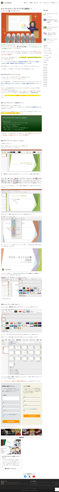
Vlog (44, 46)
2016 (44, 84)
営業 (44, 62)
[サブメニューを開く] (57, 48)
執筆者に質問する (11, 421)
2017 (44, 82)
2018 (44, 80)
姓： (4, 402)
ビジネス (44, 55)
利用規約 (11, 414)
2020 (44, 77)
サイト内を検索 (33, 481)
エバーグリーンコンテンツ (6, 44)
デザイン (9, 426)
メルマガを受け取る (32, 415)
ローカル (44, 60)
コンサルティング (46, 52)
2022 (44, 74)
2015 (44, 86)
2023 (44, 72)
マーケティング (46, 57)
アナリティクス (46, 48)
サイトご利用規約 (33, 488)
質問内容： (5, 395)
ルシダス (44, 58)
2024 (44, 70)
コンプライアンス (46, 53)
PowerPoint (17, 10)
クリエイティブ (46, 50)
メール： (4, 410)
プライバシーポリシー (6, 414)
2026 (44, 67)
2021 (44, 75)
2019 (44, 79)
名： (4, 406)
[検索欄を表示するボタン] (57, 3)
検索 (57, 483)
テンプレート (15, 426)
